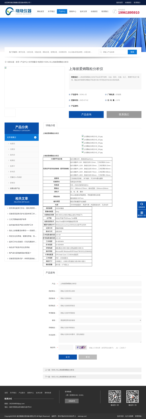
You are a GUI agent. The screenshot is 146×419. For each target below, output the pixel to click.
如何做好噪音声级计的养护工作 (21, 225)
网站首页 (40, 11)
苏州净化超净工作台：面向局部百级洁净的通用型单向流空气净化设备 (22, 208)
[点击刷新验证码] (81, 347)
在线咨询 (72, 401)
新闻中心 (72, 11)
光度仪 (12, 149)
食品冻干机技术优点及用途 (19, 247)
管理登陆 (138, 416)
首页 (18, 62)
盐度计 (12, 166)
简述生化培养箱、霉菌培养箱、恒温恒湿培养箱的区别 (22, 236)
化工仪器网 (129, 416)
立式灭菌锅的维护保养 (17, 219)
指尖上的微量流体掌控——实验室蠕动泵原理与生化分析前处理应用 (22, 230)
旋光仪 (12, 155)
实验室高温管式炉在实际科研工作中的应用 (22, 214)
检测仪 (40, 62)
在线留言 (128, 2)
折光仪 (12, 171)
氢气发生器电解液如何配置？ (20, 253)
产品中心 (62, 11)
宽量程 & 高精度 (16, 177)
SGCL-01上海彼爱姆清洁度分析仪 (64, 377)
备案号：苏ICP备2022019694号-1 (64, 416)
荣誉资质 (48, 393)
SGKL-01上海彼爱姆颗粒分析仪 (63, 370)
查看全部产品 (15, 188)
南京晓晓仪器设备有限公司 (20, 2)
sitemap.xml (82, 416)
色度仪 (12, 143)
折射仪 (12, 183)
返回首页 (119, 2)
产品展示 (22, 393)
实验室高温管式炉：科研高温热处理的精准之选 (22, 258)
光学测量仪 (33, 62)
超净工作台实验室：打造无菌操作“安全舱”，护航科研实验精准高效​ (22, 242)
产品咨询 (86, 114)
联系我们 (137, 2)
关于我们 (51, 11)
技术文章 (83, 11)
